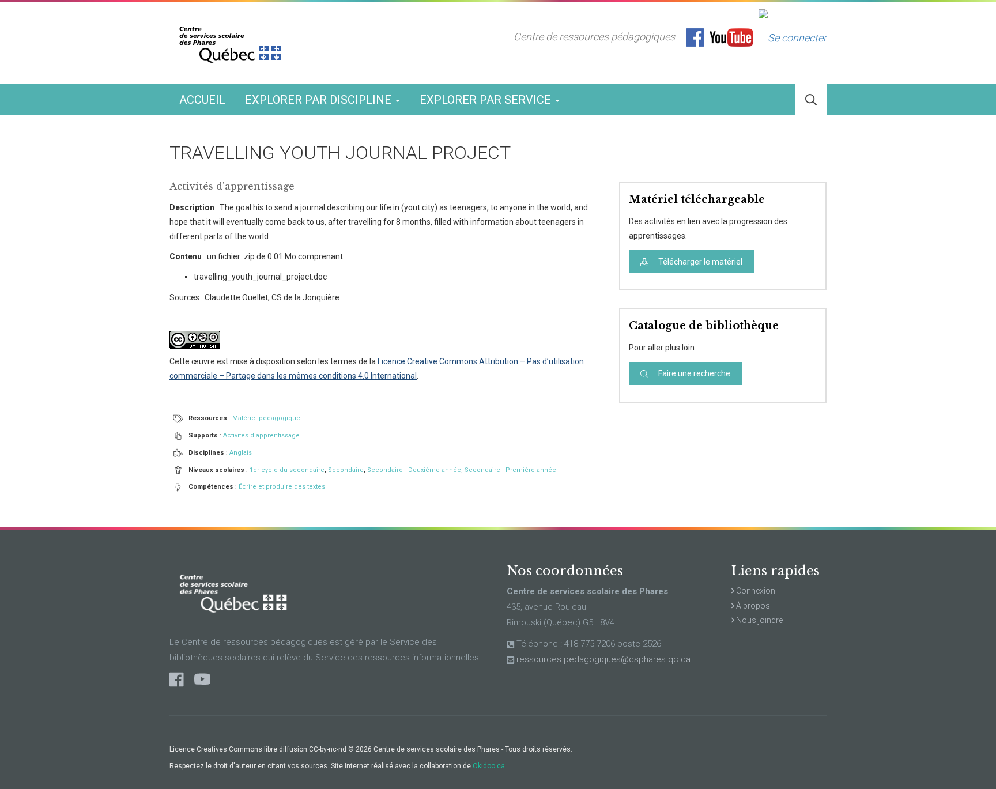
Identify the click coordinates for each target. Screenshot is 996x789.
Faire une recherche (693, 373)
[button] (811, 100)
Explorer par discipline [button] (319, 100)
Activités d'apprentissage (261, 435)
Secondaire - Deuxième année (414, 470)
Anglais (240, 452)
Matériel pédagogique (266, 418)
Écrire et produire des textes (282, 486)
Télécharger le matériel (699, 261)
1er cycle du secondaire (287, 470)
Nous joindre (758, 620)
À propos (752, 605)
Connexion (754, 590)
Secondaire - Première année (510, 470)
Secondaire (346, 470)
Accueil (202, 100)
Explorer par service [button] (487, 100)
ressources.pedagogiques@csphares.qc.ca (603, 659)
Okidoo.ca (489, 766)
